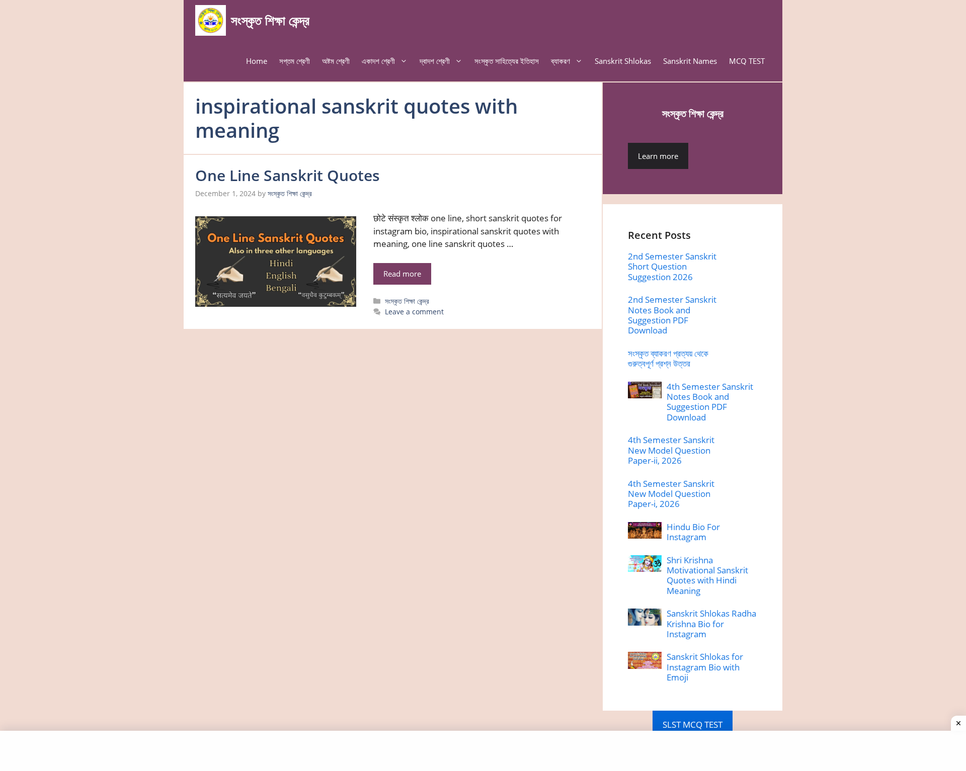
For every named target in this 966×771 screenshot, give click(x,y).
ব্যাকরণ (560, 61)
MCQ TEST (747, 61)
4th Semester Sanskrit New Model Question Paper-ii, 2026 (671, 450)
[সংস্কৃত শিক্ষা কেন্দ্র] (210, 20)
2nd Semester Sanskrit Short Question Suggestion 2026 (672, 266)
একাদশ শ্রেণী (378, 61)
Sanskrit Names (690, 61)
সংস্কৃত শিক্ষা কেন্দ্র (270, 20)
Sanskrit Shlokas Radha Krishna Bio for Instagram (711, 624)
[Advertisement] (483, 750)
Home (256, 61)
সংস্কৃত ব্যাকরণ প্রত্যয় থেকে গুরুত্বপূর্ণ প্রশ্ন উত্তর (668, 358)
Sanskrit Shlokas (623, 61)
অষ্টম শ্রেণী (336, 61)
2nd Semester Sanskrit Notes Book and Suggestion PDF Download (672, 315)
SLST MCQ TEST (692, 724)
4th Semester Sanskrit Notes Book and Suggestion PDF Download (710, 402)
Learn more (658, 156)
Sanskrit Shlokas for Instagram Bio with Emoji (705, 667)
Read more (402, 274)
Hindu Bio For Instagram (693, 532)
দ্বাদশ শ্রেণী (435, 61)
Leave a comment (414, 311)
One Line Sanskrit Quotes (287, 175)
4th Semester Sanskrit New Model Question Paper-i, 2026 (671, 494)
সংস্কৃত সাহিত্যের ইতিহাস (506, 61)
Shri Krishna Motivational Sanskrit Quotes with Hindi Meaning (707, 575)
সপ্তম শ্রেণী (294, 61)
